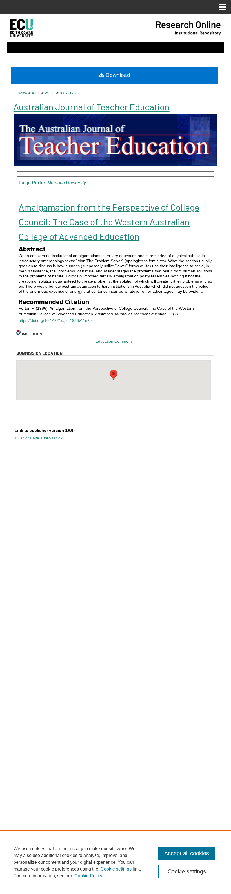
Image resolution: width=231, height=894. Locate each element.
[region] (115, 862)
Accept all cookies (186, 853)
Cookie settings (116, 869)
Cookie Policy (88, 875)
